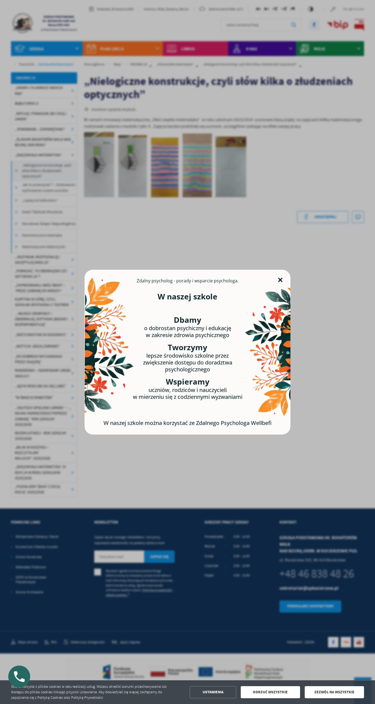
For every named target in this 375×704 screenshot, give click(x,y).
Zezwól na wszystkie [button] (334, 692)
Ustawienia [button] (213, 692)
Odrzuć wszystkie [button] (270, 692)
